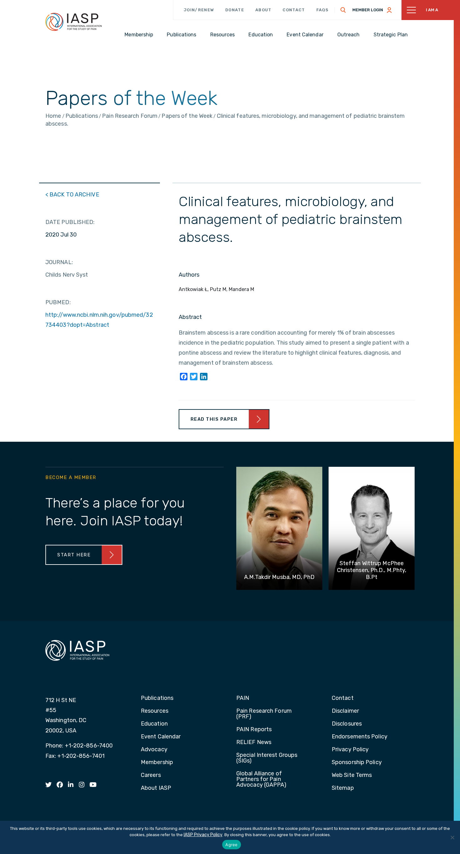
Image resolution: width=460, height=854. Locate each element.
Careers (151, 775)
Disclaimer (345, 711)
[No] (452, 837)
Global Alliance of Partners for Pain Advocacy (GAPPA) (261, 779)
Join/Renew (199, 10)
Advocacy (154, 750)
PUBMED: (58, 302)
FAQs (322, 10)
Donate (234, 10)
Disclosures (347, 724)
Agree (231, 844)
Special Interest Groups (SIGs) (266, 758)
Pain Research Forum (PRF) (264, 714)
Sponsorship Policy (357, 762)
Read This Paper (214, 419)
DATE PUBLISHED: (70, 222)
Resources (154, 711)
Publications (157, 698)
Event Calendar (161, 737)
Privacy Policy (350, 750)
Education (154, 724)
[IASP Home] (73, 21)
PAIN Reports (254, 729)
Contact (294, 10)
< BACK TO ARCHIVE (72, 194)
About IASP (156, 788)
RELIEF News (253, 742)
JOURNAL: (59, 262)
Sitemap (343, 788)
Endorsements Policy (359, 737)
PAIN (242, 698)
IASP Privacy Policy (203, 834)
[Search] (343, 10)
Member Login (367, 10)
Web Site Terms (352, 775)
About (263, 10)
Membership (157, 762)
